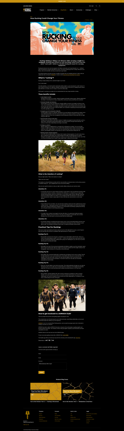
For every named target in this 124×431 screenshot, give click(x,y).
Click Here (78, 337)
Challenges (88, 10)
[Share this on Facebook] (47, 340)
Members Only (73, 417)
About (71, 10)
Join (71, 413)
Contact (87, 422)
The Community (57, 415)
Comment (40, 361)
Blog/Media (64, 10)
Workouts (40, 415)
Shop (95, 10)
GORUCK (53, 74)
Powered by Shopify (34, 429)
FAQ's (72, 415)
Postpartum (41, 419)
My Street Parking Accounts (75, 419)
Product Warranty (89, 417)
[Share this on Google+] (51, 340)
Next (92, 19)
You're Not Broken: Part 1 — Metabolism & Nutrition (77, 401)
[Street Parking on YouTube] (24, 424)
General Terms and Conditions (91, 413)
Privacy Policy (88, 415)
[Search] (96, 6)
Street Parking (28, 429)
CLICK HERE (65, 335)
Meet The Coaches (58, 419)
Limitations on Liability (90, 419)
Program (42, 10)
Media (56, 413)
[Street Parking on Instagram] (26, 424)
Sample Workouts (42, 417)
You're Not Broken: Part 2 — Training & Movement (44, 401)
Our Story (56, 417)
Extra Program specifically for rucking (71, 74)
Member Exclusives (52, 10)
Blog (31, 16)
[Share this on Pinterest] (49, 340)
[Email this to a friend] (53, 340)
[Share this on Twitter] (46, 340)
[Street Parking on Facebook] (23, 424)
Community (79, 10)
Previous (86, 19)
